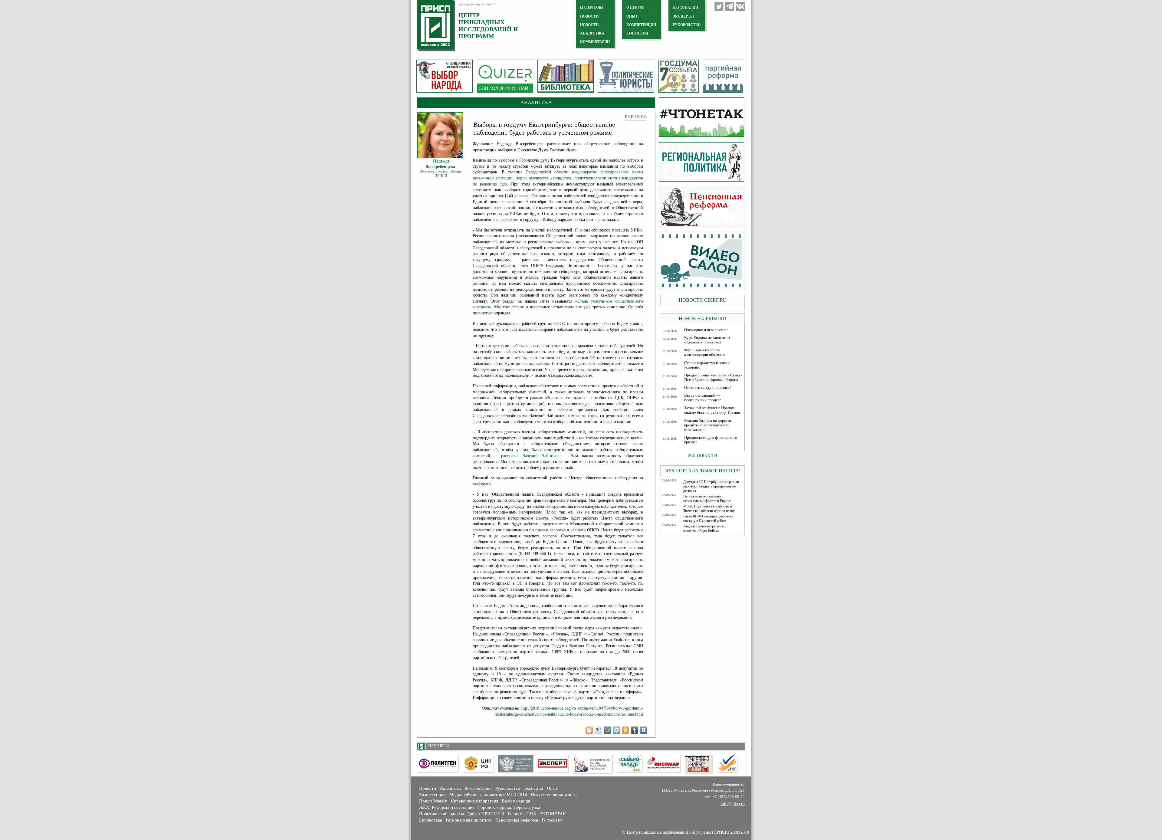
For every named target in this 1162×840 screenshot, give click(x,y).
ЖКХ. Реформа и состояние (446, 807)
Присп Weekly (433, 801)
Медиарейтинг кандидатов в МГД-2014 (488, 794)
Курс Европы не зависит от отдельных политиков (707, 340)
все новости (702, 455)
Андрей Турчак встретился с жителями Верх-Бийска (704, 528)
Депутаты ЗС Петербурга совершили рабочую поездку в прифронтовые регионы (711, 486)
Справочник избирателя (474, 801)
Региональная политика (469, 820)
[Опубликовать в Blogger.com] (589, 730)
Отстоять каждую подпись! (707, 388)
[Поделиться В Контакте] (643, 730)
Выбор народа (516, 801)
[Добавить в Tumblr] (634, 730)
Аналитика (450, 788)
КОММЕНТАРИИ (595, 42)
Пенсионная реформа (516, 820)
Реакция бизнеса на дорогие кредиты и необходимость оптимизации (708, 425)
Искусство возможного (554, 794)
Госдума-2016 (522, 813)
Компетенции (432, 794)
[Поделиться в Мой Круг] (616, 730)
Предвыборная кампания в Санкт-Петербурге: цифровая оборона (713, 377)
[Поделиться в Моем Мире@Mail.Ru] (607, 730)
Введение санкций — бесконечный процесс (702, 397)
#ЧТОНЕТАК (553, 813)
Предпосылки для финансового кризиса (710, 439)
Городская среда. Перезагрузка (509, 807)
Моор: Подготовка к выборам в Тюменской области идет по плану (709, 508)
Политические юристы (441, 813)
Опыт (552, 788)
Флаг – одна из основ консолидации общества (704, 352)
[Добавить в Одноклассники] (625, 730)
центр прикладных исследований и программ (488, 25)
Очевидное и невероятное (706, 330)
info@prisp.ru (733, 804)
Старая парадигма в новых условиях (707, 365)
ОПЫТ (632, 16)
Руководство (687, 25)
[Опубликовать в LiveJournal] (598, 730)
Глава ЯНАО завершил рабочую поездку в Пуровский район (708, 518)
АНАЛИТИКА (592, 33)
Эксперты (533, 788)
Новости (427, 788)
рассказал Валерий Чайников (530, 456)
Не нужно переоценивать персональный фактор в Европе (707, 498)
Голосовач (552, 820)
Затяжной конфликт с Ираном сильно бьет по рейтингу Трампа (712, 410)
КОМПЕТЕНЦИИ (641, 25)
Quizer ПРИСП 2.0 (486, 813)
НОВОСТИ (589, 16)
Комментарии (478, 788)
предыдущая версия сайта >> (477, 4)
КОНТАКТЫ (637, 33)
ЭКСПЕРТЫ (683, 16)
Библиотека (430, 820)
